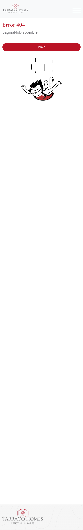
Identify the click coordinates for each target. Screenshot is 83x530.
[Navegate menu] (76, 11)
